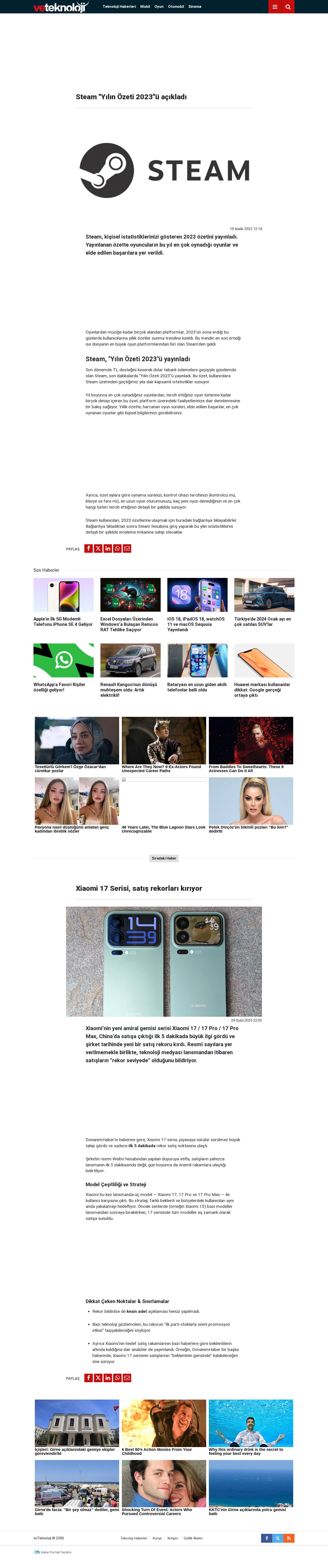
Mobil (145, 6)
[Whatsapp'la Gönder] (117, 548)
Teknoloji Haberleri (119, 6)
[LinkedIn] (108, 548)
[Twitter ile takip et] (277, 1538)
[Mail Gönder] (127, 548)
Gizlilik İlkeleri (193, 1538)
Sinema (194, 6)
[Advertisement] (164, 51)
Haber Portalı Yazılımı (56, 1552)
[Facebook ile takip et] (266, 1538)
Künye (157, 1538)
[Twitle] (98, 548)
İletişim (172, 1538)
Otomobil (176, 6)
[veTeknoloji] (61, 6)
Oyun (159, 6)
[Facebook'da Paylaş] (88, 548)
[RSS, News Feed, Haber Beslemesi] (289, 1538)
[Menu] (275, 7)
